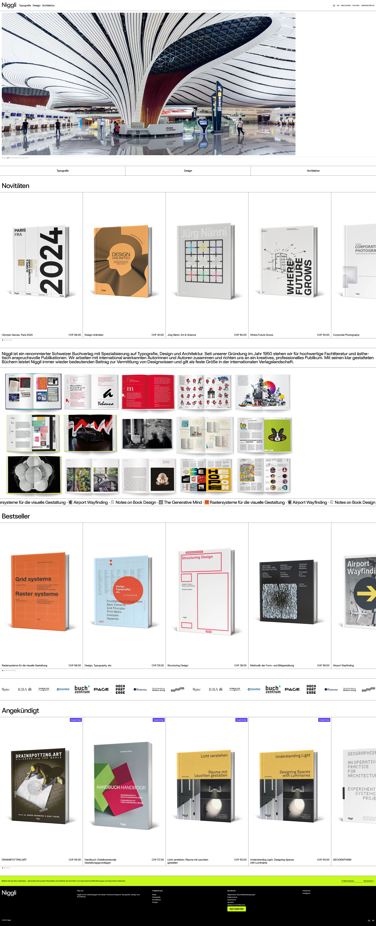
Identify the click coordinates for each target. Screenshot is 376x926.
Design (188, 170)
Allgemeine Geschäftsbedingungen (241, 895)
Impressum (231, 900)
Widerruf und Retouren (236, 905)
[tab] (2, 157)
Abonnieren (368, 881)
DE (334, 5)
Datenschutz (232, 897)
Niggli (9, 920)
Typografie (63, 170)
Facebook (306, 891)
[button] (355, 5)
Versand (230, 902)
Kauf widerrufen (237, 909)
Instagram (306, 893)
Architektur (313, 170)
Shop (154, 895)
